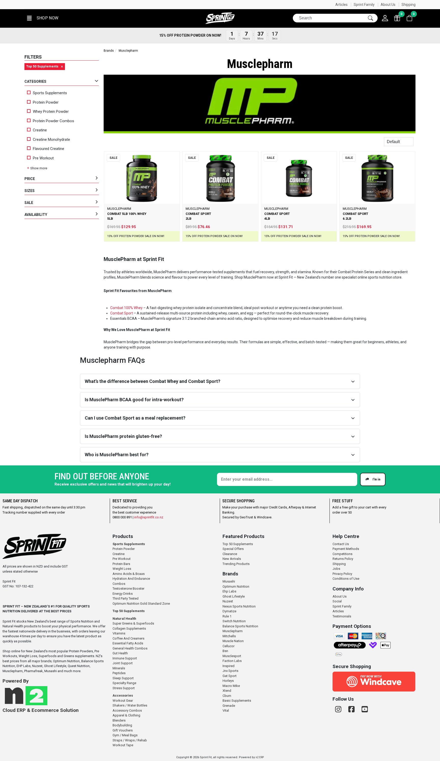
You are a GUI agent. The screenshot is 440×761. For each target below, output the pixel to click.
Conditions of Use (346, 578)
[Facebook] (352, 709)
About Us (388, 5)
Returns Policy (343, 559)
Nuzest (228, 601)
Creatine (40, 130)
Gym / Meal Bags (125, 735)
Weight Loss (122, 569)
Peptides (119, 673)
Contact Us (341, 544)
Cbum (227, 696)
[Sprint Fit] (220, 18)
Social (337, 601)
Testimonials (342, 616)
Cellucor (229, 646)
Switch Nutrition (234, 621)
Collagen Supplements (129, 628)
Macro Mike (231, 686)
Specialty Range (124, 683)
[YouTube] (364, 709)
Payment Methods (346, 549)
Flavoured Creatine (48, 148)
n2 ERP (260, 757)
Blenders (119, 720)
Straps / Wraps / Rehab (130, 740)
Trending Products (236, 564)
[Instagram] (339, 709)
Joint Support (123, 663)
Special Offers (233, 549)
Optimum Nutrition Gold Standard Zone (141, 603)
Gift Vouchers (123, 730)
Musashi (229, 581)
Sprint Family (364, 5)
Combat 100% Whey (126, 308)
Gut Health (120, 653)
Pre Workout (43, 158)
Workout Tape (123, 745)
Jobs (336, 569)
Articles (341, 5)
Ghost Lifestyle (234, 596)
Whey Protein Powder (51, 111)
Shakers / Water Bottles (130, 705)
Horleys (228, 681)
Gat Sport (230, 676)
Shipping (409, 5)
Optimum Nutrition (236, 586)
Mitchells (229, 636)
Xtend (227, 691)
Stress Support (124, 688)
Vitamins (119, 633)
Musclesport (232, 656)
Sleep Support (123, 678)
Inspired (229, 666)
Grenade (229, 706)
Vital (226, 710)
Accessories (123, 695)
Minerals (119, 668)
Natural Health (124, 618)
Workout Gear (123, 700)
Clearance (230, 554)
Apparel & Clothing (126, 715)
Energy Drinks (123, 594)
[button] (42, 18)
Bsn (225, 651)
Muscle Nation (233, 641)
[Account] (385, 18)
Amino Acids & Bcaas (129, 574)
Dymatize (229, 611)
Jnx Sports (230, 671)
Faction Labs (232, 661)
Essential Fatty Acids (128, 643)
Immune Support (125, 658)
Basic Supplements (237, 700)
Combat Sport (121, 313)
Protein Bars (121, 564)
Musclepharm (233, 631)
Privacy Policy (342, 574)
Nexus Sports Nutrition (239, 606)
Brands (109, 50)
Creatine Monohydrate (51, 139)
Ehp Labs (229, 591)
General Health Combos (130, 648)
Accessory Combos (127, 710)
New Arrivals (232, 559)
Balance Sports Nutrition (240, 626)
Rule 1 (227, 616)
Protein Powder (46, 102)
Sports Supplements (50, 93)
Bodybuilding (122, 725)
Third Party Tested (126, 598)
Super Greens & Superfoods (133, 623)
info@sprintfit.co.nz (148, 517)
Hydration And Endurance (131, 578)
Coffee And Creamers (128, 638)
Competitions (342, 554)
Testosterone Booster (128, 588)
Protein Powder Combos (53, 121)
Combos (119, 584)
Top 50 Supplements (129, 611)
